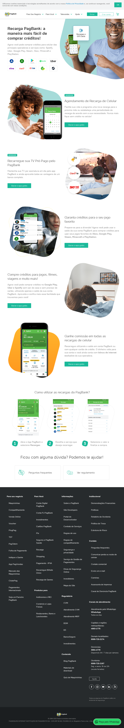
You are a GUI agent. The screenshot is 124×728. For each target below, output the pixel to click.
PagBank (16, 14)
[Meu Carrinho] (117, 14)
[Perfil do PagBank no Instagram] (97, 687)
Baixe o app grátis (76, 125)
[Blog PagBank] (114, 687)
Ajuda (94, 679)
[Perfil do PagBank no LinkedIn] (109, 687)
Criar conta (106, 14)
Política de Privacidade (75, 4)
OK (118, 5)
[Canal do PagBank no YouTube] (103, 687)
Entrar (92, 14)
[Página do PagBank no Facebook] (91, 687)
